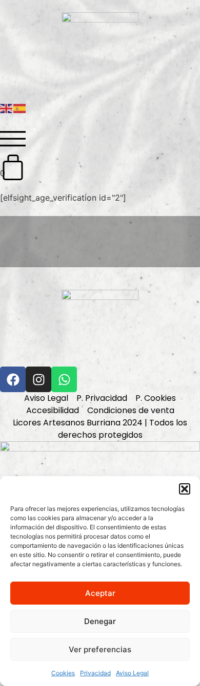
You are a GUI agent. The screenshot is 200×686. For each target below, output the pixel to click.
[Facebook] (13, 379)
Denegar (100, 621)
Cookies (63, 673)
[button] (184, 489)
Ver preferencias (100, 649)
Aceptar (100, 593)
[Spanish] (20, 107)
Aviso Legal (132, 673)
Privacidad (95, 673)
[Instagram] (38, 379)
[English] (6, 107)
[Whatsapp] (64, 379)
